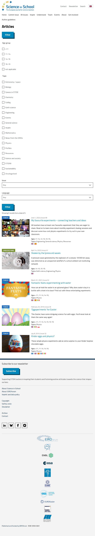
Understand (41, 14)
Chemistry (9, 97)
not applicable (10, 69)
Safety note (6, 403)
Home (4, 14)
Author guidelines (8, 19)
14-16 (7, 59)
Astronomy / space (13, 82)
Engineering (9, 112)
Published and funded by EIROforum (14, 526)
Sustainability (10, 168)
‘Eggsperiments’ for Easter (43, 309)
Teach (50, 14)
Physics (8, 143)
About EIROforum (9, 391)
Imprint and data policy (11, 394)
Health (8, 127)
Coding (8, 102)
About (64, 14)
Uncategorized (11, 173)
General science (11, 122)
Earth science (10, 107)
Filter (7, 35)
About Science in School (11, 388)
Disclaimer (6, 406)
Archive (5, 413)
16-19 (7, 64)
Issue (4, 180)
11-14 (7, 54)
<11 (6, 49)
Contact (63, 6)
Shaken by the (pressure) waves (45, 253)
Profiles (8, 148)
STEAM (8, 163)
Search (82, 6)
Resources (9, 153)
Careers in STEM (11, 92)
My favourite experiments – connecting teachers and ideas (58, 220)
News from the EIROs (14, 138)
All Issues (24, 14)
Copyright (5, 400)
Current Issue (13, 14)
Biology (8, 87)
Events (57, 14)
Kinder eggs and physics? (42, 336)
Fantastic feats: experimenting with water (51, 282)
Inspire (32, 14)
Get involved (73, 14)
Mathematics (10, 132)
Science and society (13, 158)
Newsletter (73, 6)
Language (6, 192)
